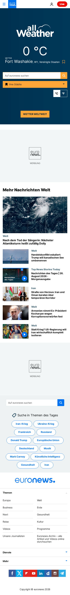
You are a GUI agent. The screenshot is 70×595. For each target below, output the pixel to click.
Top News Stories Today (45, 269)
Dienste (7, 552)
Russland (46, 431)
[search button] (63, 75)
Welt (5, 236)
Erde (39, 507)
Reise (6, 521)
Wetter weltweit (35, 114)
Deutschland (26, 448)
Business (7, 507)
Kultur (40, 521)
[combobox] (35, 75)
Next (5, 514)
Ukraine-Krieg (46, 423)
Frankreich (24, 431)
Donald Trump (19, 440)
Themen (7, 492)
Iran (33, 288)
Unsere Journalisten (14, 536)
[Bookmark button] (63, 61)
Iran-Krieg (22, 423)
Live (62, 4)
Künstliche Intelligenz (47, 456)
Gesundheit (28, 464)
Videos (6, 528)
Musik (47, 448)
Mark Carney (17, 456)
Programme (43, 528)
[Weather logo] (35, 32)
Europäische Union (48, 440)
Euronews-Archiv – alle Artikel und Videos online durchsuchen (50, 539)
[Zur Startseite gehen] (12, 4)
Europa (7, 500)
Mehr (6, 561)
